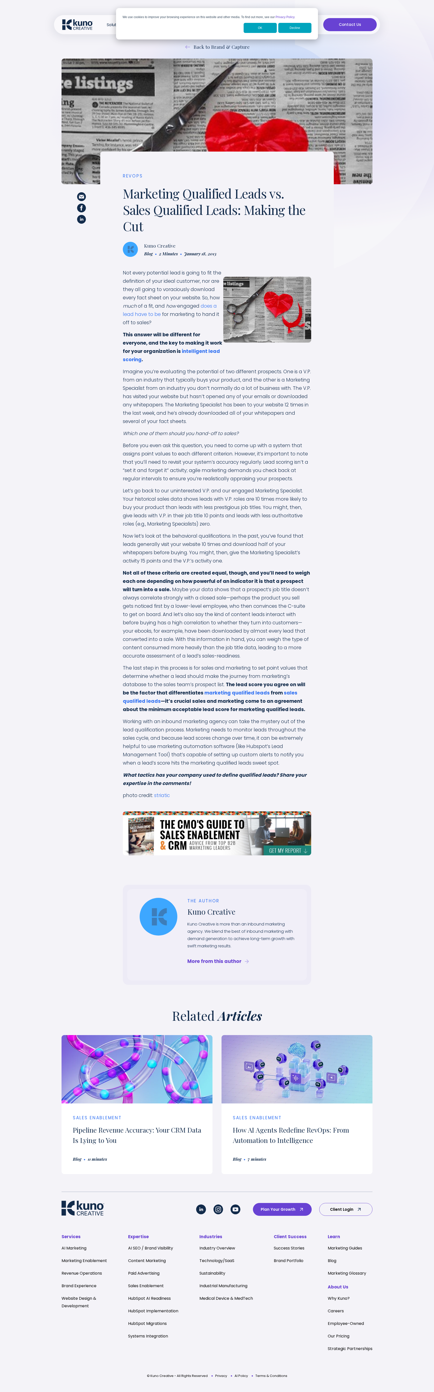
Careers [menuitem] (336, 1311)
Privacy (221, 1375)
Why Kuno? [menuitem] (339, 1298)
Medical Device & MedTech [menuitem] (226, 1298)
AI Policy (241, 1375)
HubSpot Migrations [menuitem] (147, 1323)
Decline (295, 28)
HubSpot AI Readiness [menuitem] (149, 1298)
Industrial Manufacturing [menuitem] (223, 1286)
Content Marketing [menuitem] (147, 1261)
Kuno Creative (160, 245)
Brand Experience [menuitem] (79, 1286)
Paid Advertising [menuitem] (143, 1273)
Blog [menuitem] (332, 1261)
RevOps (133, 176)
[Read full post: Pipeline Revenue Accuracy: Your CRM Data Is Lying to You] (137, 1069)
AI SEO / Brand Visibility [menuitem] (150, 1248)
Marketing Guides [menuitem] (345, 1248)
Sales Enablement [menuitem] (146, 1286)
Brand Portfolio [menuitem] (288, 1261)
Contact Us (350, 24)
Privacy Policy (285, 17)
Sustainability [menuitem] (212, 1273)
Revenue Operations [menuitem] (82, 1273)
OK (260, 28)
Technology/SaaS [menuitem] (216, 1261)
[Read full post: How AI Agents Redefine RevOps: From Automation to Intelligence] (297, 1069)
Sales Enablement (97, 1118)
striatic (162, 795)
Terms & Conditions (271, 1375)
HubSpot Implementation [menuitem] (153, 1311)
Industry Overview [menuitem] (217, 1248)
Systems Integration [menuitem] (148, 1336)
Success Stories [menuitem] (289, 1248)
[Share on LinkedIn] (81, 220)
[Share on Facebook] (81, 209)
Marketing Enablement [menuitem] (84, 1261)
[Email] (81, 198)
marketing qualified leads (237, 692)
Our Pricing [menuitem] (338, 1336)
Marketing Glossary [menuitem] (347, 1273)
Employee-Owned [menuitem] (346, 1323)
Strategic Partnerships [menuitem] (350, 1349)
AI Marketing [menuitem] (74, 1248)
